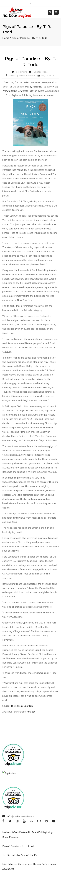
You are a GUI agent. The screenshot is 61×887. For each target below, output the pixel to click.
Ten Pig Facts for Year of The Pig (19, 855)
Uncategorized (41, 71)
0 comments (21, 71)
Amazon (31, 711)
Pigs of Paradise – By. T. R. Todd (18, 846)
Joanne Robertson (27, 75)
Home (5, 38)
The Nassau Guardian (22, 705)
